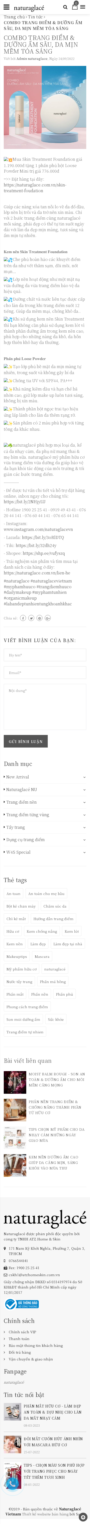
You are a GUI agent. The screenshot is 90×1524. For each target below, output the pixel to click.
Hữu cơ (12, 931)
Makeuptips (16, 956)
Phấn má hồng (53, 981)
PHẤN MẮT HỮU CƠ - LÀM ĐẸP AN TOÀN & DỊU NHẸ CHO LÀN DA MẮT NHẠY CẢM (53, 1412)
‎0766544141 (18, 1260)
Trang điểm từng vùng (27, 814)
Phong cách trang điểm (27, 1006)
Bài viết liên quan (28, 1060)
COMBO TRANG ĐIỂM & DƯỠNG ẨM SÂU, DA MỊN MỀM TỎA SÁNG (41, 44)
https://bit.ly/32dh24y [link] (36, 545)
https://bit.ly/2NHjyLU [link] (25, 501)
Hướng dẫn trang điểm (54, 918)
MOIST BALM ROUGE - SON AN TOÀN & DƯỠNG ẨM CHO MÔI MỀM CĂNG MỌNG (57, 1079)
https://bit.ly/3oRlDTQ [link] (43, 537)
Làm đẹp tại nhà (68, 943)
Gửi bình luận (26, 741)
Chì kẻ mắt (16, 918)
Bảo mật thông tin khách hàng (36, 1345)
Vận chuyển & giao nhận (31, 1358)
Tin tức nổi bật (24, 1394)
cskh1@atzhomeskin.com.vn (34, 1274)
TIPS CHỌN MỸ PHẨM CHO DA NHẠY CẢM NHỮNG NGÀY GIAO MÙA (56, 1135)
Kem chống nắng (42, 931)
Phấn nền (39, 994)
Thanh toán (19, 1338)
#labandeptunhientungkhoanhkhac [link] (38, 604)
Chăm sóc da (55, 906)
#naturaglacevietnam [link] (51, 581)
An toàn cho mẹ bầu (46, 893)
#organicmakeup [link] (20, 598)
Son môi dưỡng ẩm (23, 1019)
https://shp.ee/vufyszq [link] (44, 553)
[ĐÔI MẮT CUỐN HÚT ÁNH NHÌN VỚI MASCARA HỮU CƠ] (12, 1443)
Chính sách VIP (22, 1331)
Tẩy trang (15, 827)
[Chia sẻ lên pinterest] (39, 618)
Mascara (42, 956)
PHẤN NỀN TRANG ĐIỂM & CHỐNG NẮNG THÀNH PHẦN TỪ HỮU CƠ (55, 1107)
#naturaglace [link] (17, 581)
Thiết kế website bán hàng (45, 1513)
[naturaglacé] (45, 1218)
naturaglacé (55, 968)
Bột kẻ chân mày (21, 906)
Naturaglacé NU (21, 789)
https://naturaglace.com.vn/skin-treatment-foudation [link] (35, 187)
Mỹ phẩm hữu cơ (21, 968)
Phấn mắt (15, 994)
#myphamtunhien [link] (49, 592)
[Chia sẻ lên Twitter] (31, 618)
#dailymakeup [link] (17, 592)
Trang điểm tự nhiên (25, 1031)
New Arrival (17, 777)
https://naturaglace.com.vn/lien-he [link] (37, 573)
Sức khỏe (56, 1019)
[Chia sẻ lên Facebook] (23, 618)
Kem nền (14, 943)
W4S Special (18, 852)
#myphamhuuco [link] (20, 587)
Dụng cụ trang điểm (25, 839)
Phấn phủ (64, 994)
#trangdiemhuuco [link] (54, 587)
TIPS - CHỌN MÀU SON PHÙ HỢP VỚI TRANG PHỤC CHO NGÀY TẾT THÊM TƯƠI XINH (54, 1471)
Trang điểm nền (21, 802)
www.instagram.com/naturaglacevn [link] (38, 529)
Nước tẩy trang (19, 981)
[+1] (48, 618)
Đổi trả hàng (20, 1352)
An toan (13, 893)
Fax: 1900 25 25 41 (24, 1267)
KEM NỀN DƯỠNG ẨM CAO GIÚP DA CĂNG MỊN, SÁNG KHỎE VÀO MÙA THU (53, 1162)
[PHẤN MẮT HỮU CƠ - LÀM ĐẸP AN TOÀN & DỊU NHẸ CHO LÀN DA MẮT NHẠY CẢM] (12, 1411)
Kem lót (72, 931)
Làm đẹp (38, 943)
